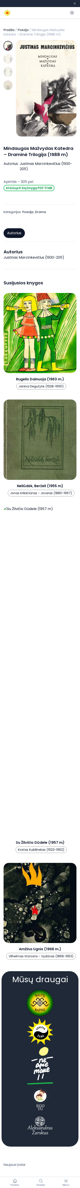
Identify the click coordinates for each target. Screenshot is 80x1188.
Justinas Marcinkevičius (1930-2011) (46, 166)
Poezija (23, 30)
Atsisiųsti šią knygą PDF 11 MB (29, 188)
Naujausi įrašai (14, 1164)
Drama (40, 212)
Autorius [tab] (14, 233)
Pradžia (9, 30)
